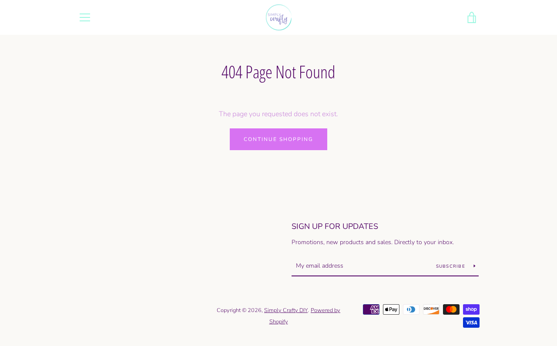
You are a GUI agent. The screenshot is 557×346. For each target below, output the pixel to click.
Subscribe (451, 266)
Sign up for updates (335, 226)
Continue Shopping (278, 139)
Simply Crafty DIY (286, 310)
